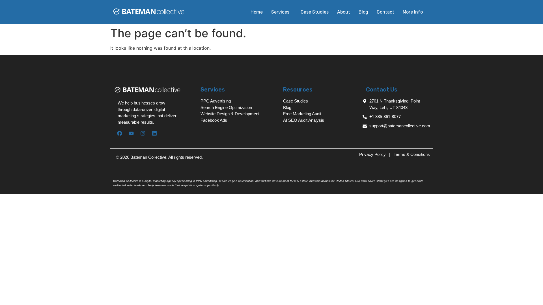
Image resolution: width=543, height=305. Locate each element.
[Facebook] (120, 133)
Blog (363, 12)
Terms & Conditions (412, 154)
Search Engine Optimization (226, 107)
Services (280, 12)
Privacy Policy (373, 154)
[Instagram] (143, 133)
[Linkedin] (154, 133)
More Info (413, 12)
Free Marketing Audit (302, 113)
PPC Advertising (216, 101)
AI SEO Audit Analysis (303, 120)
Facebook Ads (214, 120)
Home (257, 12)
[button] (281, 12)
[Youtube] (131, 133)
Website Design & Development (230, 113)
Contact (385, 12)
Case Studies (315, 12)
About (343, 12)
